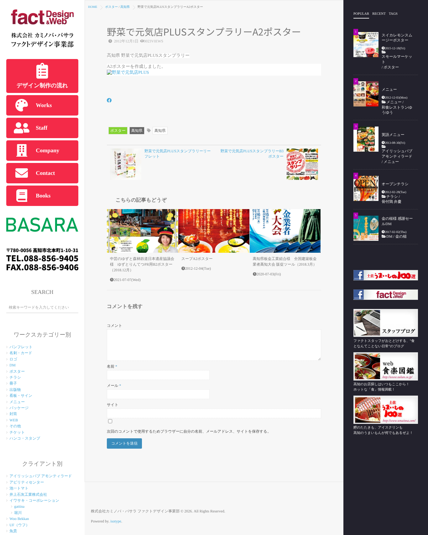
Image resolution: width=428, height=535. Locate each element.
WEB (13, 420)
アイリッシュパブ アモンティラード (40, 476)
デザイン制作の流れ (42, 85)
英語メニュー (393, 134)
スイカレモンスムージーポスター (397, 38)
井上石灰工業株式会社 (28, 494)
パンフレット (21, 347)
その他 (15, 426)
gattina (19, 506)
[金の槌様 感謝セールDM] (365, 228)
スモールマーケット (397, 59)
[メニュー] (365, 93)
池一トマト (19, 488)
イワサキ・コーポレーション (34, 500)
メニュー (17, 402)
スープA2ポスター (197, 259)
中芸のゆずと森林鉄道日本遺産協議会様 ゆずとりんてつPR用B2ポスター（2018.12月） (142, 264)
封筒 (13, 414)
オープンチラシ (395, 184)
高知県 (137, 130)
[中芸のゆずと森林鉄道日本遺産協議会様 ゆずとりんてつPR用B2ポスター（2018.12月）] (142, 231)
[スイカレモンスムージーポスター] (365, 44)
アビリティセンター (26, 482)
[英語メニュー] (365, 139)
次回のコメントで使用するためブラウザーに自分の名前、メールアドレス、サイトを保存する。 (189, 431)
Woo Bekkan (19, 518)
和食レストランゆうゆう (397, 110)
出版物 (15, 389)
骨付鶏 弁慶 (393, 201)
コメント (114, 325)
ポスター (17, 371)
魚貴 (13, 531)
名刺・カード (20, 353)
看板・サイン (20, 395)
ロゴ (13, 359)
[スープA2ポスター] (213, 231)
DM (12, 365)
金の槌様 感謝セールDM (397, 221)
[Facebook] (109, 101)
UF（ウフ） (19, 525)
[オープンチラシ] (365, 188)
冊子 (13, 383)
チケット (17, 432)
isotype (115, 521)
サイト (112, 405)
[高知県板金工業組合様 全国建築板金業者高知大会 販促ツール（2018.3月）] (285, 231)
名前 (112, 366)
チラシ (15, 377)
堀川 (18, 513)
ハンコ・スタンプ (24, 438)
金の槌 (401, 236)
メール (114, 385)
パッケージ (19, 408)
